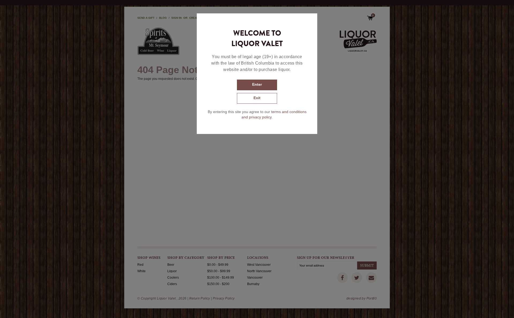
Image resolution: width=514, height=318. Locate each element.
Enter (257, 84)
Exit (257, 98)
